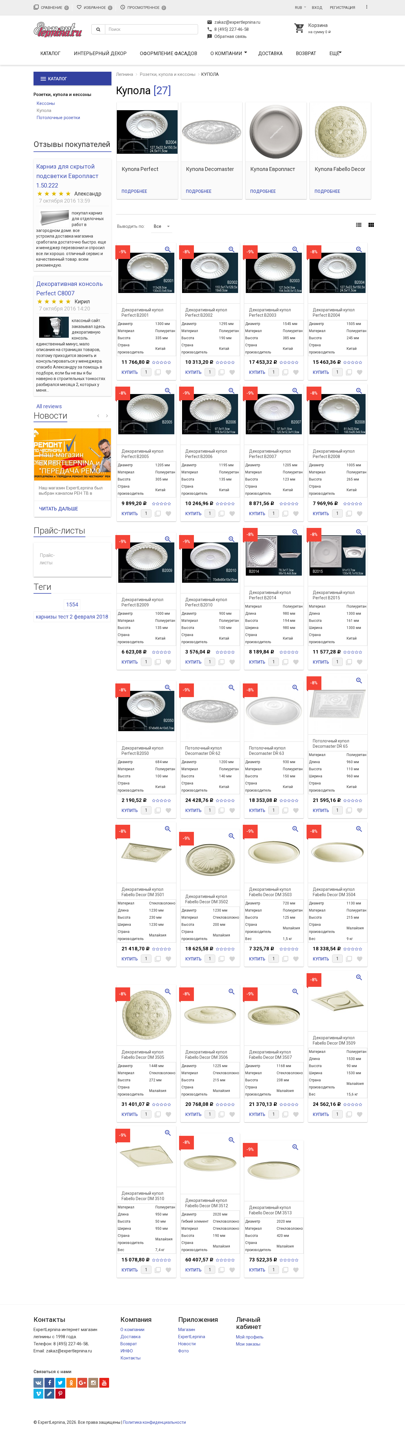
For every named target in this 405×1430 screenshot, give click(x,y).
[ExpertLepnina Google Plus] (82, 1383)
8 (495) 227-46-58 (228, 29)
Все (157, 226)
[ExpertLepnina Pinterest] (60, 1394)
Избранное (93, 7)
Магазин (186, 1329)
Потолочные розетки (58, 117)
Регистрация (342, 8)
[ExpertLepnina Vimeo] (38, 1394)
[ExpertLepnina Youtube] (104, 1383)
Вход (317, 8)
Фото (183, 1351)
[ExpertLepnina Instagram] (93, 1383)
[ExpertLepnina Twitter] (60, 1383)
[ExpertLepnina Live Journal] (49, 1394)
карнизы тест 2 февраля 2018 (72, 617)
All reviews (49, 406)
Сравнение (50, 7)
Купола (43, 110)
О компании (226, 53)
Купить (130, 372)
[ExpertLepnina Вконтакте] (38, 1383)
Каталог (50, 53)
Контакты (130, 1358)
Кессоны (45, 103)
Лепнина (124, 74)
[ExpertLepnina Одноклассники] (71, 1383)
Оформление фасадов (168, 53)
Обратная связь (227, 36)
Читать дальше (58, 509)
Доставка (270, 53)
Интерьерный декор (100, 53)
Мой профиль (250, 1337)
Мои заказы (248, 1344)
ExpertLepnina (191, 1336)
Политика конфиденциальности (154, 1422)
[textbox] (151, 29)
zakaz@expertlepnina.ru (233, 22)
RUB (298, 8)
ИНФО (126, 1351)
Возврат (306, 53)
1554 (72, 604)
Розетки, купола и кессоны (62, 94)
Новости (187, 1343)
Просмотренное (142, 7)
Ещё (334, 53)
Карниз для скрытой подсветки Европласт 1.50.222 (67, 176)
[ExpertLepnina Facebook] (49, 1383)
